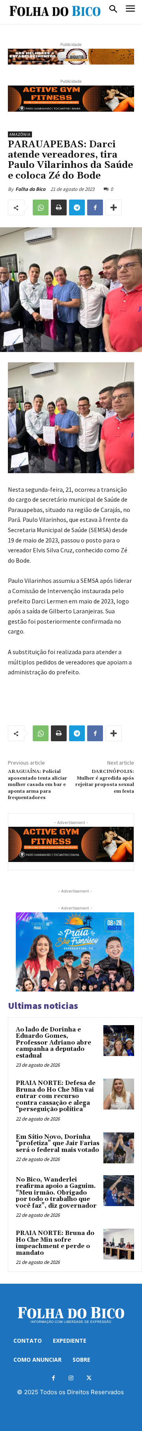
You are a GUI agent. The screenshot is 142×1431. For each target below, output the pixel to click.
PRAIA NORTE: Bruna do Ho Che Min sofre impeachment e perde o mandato (55, 1243)
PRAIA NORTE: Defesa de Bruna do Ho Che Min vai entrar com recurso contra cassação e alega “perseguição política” (55, 1096)
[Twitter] (89, 1378)
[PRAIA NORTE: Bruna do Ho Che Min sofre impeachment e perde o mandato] (118, 1244)
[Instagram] (71, 1378)
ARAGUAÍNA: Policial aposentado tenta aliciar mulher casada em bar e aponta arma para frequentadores (37, 785)
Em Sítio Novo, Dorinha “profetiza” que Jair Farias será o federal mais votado (57, 1143)
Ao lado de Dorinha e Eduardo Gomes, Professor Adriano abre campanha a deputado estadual (53, 1043)
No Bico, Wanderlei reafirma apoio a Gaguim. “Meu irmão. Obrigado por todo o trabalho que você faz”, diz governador (56, 1193)
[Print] (59, 207)
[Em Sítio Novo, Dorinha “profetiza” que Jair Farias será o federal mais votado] (118, 1147)
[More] (113, 207)
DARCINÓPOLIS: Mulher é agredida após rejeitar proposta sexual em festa (104, 781)
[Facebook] (95, 207)
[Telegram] (77, 207)
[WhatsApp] (41, 207)
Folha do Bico (30, 189)
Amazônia (19, 134)
